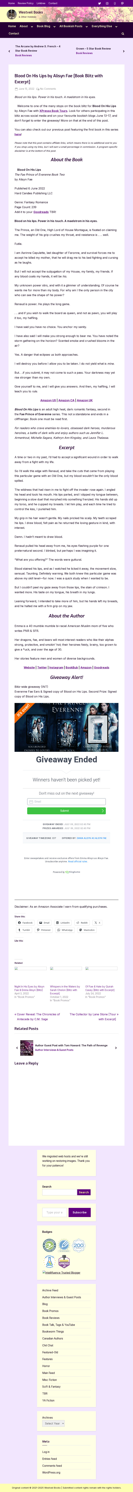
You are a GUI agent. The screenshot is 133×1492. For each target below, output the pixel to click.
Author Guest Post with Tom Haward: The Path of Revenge (40, 1045)
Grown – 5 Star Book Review (93, 48)
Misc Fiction (49, 1380)
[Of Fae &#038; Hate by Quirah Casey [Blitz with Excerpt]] (101, 976)
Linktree (41, 3)
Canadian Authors (52, 1338)
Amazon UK (85, 400)
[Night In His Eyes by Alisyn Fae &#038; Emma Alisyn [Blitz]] (31, 976)
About (24, 26)
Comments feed (52, 1465)
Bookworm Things (53, 1331)
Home (11, 3)
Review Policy (26, 3)
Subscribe (80, 1212)
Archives (47, 1417)
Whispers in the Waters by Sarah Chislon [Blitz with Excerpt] (65, 990)
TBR (44, 1393)
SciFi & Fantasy (51, 1386)
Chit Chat (47, 1345)
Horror (46, 1366)
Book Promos (50, 1311)
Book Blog (43, 26)
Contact (52, 3)
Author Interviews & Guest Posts (23, 1050)
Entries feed (49, 1458)
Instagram (56, 667)
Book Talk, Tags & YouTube (58, 1324)
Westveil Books (31, 12)
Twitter (42, 667)
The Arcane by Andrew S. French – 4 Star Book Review (37, 48)
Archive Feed (50, 1290)
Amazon (86, 667)
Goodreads (41, 212)
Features (47, 1359)
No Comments (48, 89)
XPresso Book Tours (53, 111)
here (18, 134)
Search (46, 1186)
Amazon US (48, 400)
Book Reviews (23, 55)
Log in (46, 1452)
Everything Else (102, 26)
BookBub (72, 667)
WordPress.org (51, 1472)
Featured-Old (50, 1352)
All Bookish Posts (70, 26)
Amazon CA (66, 400)
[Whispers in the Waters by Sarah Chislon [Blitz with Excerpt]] (66, 976)
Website (29, 667)
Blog (45, 1304)
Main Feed (48, 1373)
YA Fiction (48, 1400)
